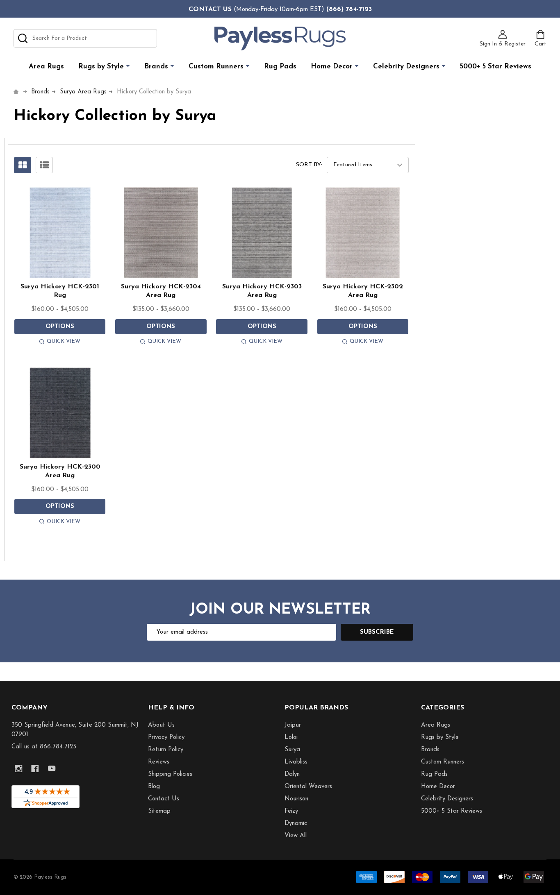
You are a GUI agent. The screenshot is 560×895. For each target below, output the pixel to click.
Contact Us (163, 799)
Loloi (291, 737)
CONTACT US (210, 9)
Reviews (158, 762)
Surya (292, 750)
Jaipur (293, 725)
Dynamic (296, 823)
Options (60, 327)
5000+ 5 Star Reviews (495, 66)
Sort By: (309, 165)
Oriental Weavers (308, 787)
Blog (154, 787)
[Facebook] (35, 768)
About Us (161, 725)
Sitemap (159, 811)
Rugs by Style (101, 66)
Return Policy (165, 750)
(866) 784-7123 (349, 9)
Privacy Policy (166, 737)
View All (296, 836)
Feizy (291, 811)
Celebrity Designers (406, 66)
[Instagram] (18, 768)
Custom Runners (216, 66)
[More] (128, 66)
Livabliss (296, 762)
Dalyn (292, 774)
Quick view (63, 341)
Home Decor (332, 66)
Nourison (296, 799)
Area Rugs (46, 66)
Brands (156, 66)
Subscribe (377, 632)
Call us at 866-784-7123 (43, 747)
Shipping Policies (170, 774)
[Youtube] (52, 768)
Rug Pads (280, 66)
